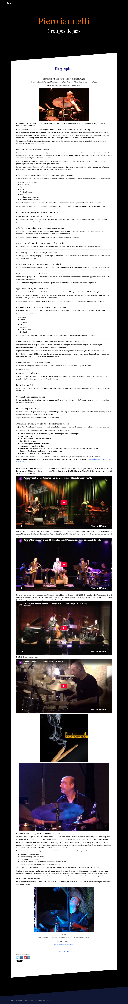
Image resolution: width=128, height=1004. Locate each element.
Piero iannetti (64, 20)
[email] (25, 957)
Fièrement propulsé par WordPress (21, 1000)
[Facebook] (21, 957)
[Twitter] (17, 957)
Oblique (40, 1000)
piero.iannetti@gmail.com (64, 944)
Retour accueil (64, 951)
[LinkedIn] (28, 957)
